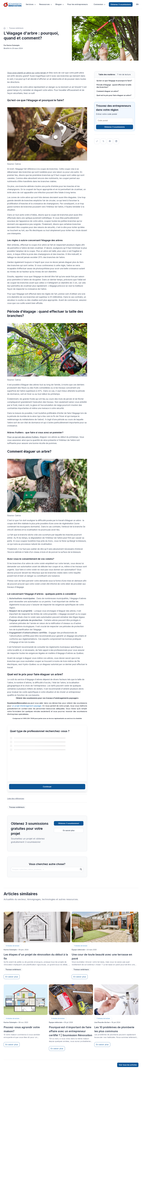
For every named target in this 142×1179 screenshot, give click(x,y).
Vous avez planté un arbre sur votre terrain (27, 73)
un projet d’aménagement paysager (26, 706)
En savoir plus (68, 830)
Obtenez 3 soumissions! (68, 823)
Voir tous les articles (128, 1065)
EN (137, 4)
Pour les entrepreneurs (77, 4)
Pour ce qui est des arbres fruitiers (23, 437)
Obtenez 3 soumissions (120, 4)
